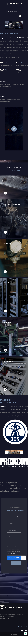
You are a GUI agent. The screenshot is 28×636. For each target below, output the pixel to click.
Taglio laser (7, 243)
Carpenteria (7, 283)
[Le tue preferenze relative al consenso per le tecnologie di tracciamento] (25, 633)
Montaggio (7, 322)
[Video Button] (14, 129)
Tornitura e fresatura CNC (12, 204)
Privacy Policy (13, 553)
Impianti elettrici (9, 361)
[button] (6, 452)
